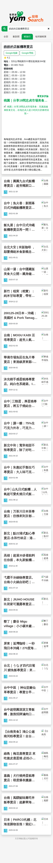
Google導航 (27, 53)
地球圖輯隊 (40, 36)
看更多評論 (43, 96)
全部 (6, 36)
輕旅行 (27, 36)
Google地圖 (11, 53)
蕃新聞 (16, 36)
